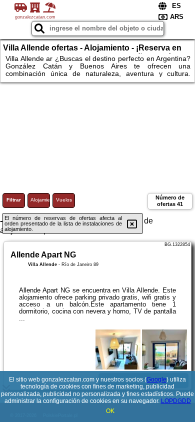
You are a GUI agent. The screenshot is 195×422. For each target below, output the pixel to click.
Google (156, 379)
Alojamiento (40, 199)
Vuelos (64, 199)
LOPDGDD (176, 401)
